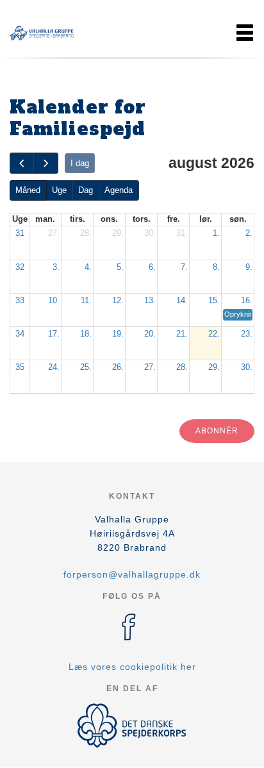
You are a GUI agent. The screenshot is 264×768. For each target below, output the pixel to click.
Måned (27, 190)
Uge (59, 190)
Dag (85, 190)
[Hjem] (42, 32)
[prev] (22, 163)
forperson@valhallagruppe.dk (132, 574)
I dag (79, 163)
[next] (45, 163)
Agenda (118, 190)
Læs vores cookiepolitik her (132, 667)
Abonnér (216, 430)
